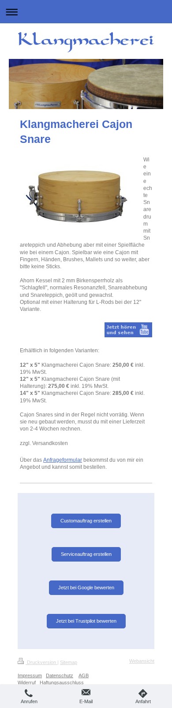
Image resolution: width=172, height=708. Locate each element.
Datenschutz (59, 675)
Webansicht (141, 661)
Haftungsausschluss (62, 682)
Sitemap (68, 662)
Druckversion (41, 662)
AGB (84, 675)
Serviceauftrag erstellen (86, 554)
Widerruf (27, 682)
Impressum (30, 675)
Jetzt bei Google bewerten (86, 587)
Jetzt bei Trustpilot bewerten (86, 621)
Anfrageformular (62, 460)
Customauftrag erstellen (86, 520)
